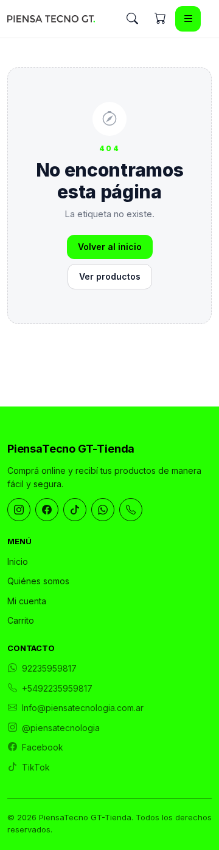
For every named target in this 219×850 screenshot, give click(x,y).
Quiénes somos (38, 581)
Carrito (20, 620)
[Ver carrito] (160, 19)
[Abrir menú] (188, 19)
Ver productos (110, 276)
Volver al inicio (110, 246)
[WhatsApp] (102, 509)
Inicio (17, 561)
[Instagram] (18, 509)
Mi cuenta (26, 601)
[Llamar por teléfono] (130, 509)
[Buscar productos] (132, 19)
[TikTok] (74, 509)
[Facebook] (46, 509)
